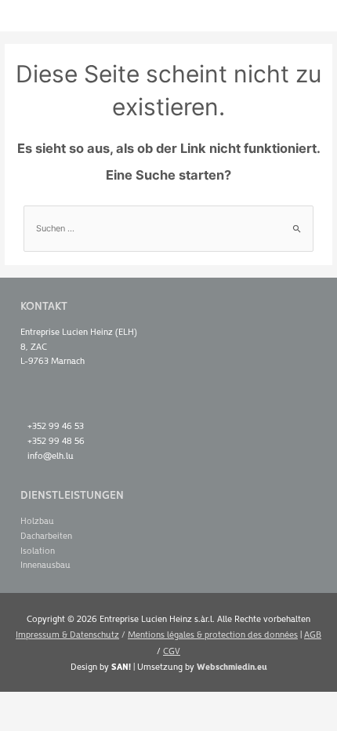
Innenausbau (45, 564)
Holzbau (37, 520)
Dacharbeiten (46, 535)
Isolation (37, 550)
